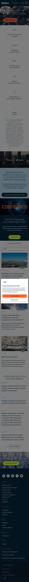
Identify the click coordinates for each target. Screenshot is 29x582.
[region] (14, 291)
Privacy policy (15, 291)
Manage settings (14, 299)
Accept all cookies (14, 296)
